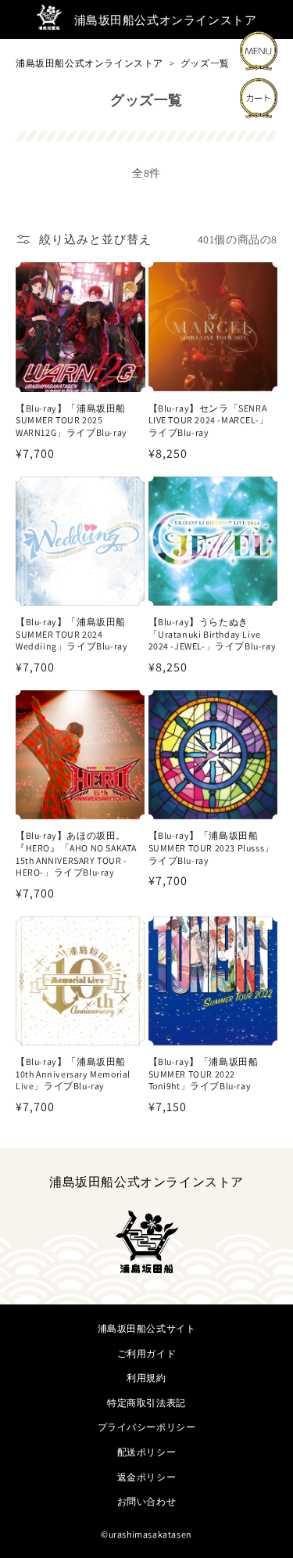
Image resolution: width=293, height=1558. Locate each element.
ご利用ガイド (147, 1353)
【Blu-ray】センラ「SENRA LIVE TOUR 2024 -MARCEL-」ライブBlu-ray (208, 420)
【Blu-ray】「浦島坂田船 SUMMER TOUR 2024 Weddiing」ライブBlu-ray (71, 634)
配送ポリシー (147, 1452)
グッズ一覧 (205, 63)
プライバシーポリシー (147, 1427)
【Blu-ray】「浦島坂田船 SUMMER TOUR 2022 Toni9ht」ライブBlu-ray (203, 1074)
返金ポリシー (147, 1477)
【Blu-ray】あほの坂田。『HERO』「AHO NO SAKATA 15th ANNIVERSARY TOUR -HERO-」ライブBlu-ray (76, 853)
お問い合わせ (147, 1501)
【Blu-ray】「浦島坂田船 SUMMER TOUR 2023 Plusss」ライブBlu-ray (211, 847)
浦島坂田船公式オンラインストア (89, 63)
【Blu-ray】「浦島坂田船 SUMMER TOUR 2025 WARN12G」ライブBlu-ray (71, 420)
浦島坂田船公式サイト (147, 1328)
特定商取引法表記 (146, 1403)
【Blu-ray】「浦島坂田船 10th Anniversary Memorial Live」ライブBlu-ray (73, 1074)
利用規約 (146, 1377)
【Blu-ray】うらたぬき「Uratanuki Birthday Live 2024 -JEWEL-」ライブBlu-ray (212, 634)
